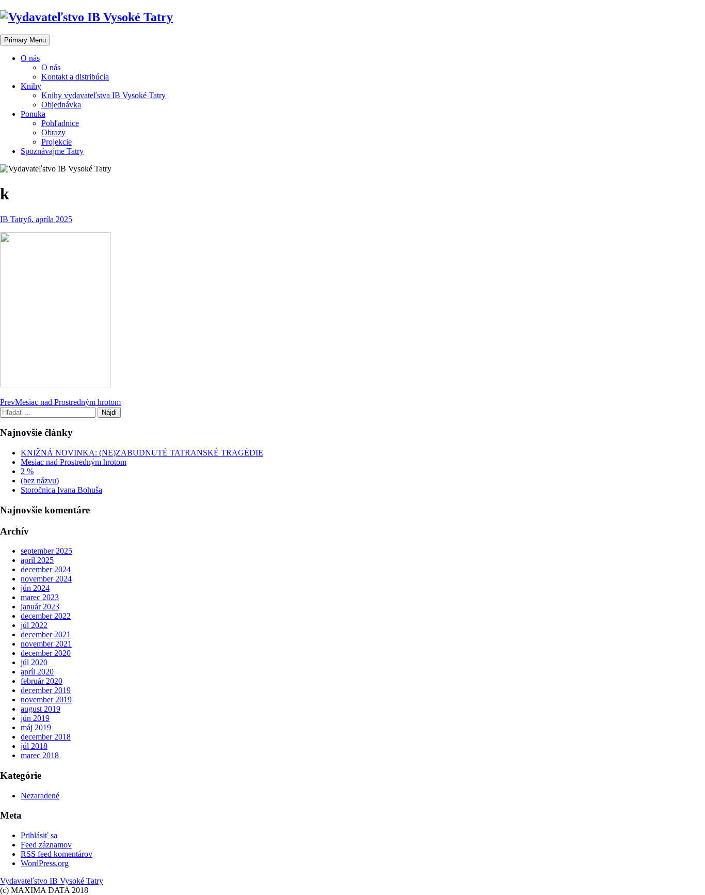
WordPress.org (45, 863)
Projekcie (56, 141)
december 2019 (46, 690)
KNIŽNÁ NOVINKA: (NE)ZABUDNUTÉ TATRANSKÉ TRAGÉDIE (142, 452)
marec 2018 (40, 755)
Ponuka (33, 113)
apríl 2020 (37, 671)
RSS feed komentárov (56, 854)
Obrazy (53, 132)
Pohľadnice (60, 123)
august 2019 (40, 708)
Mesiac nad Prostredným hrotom (73, 462)
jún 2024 (35, 588)
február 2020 (41, 681)
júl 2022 (34, 625)
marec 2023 (40, 597)
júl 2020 (34, 662)
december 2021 (46, 634)
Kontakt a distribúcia (75, 76)
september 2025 (46, 550)
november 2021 (46, 643)
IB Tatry (13, 219)
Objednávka (61, 104)
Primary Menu (25, 40)
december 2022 (46, 615)
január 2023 (40, 606)
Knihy (31, 86)
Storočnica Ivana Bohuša (61, 489)
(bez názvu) (40, 480)
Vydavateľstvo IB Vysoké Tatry (51, 880)
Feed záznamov (46, 844)
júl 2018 (34, 746)
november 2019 (46, 699)
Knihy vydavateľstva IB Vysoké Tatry (103, 95)
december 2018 (46, 736)
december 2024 (46, 569)
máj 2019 (36, 727)
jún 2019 (35, 718)
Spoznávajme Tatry (52, 151)
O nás (30, 58)
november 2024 (46, 578)
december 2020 (46, 653)
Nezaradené (40, 795)
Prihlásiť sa (39, 835)
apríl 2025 (37, 560)
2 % (27, 471)
